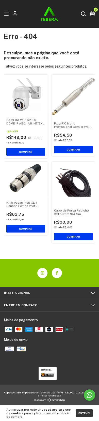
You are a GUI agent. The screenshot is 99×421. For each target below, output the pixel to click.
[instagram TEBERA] (42, 273)
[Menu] (7, 14)
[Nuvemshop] (49, 400)
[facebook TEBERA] (57, 273)
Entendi (84, 413)
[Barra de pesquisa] (83, 14)
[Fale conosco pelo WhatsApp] (89, 395)
